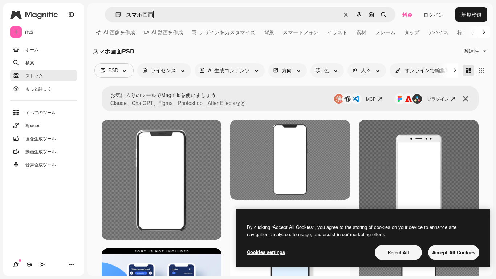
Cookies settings (266, 251)
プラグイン (438, 99)
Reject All (398, 252)
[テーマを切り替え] (42, 264)
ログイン (433, 14)
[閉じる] (465, 98)
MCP (371, 99)
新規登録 (471, 14)
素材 (361, 32)
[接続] (16, 264)
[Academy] (29, 264)
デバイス (438, 32)
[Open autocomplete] (115, 14)
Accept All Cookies (453, 252)
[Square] (481, 70)
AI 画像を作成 (119, 32)
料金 (407, 14)
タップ (411, 32)
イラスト (337, 32)
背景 (269, 32)
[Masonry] (468, 70)
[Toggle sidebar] (71, 14)
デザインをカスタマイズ (227, 32)
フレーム (385, 32)
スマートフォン (300, 32)
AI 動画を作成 (167, 32)
